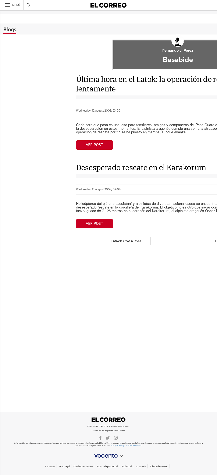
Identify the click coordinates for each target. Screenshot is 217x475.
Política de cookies (159, 466)
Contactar (50, 466)
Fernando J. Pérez (177, 50)
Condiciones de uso (83, 466)
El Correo (108, 419)
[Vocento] (108, 456)
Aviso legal (64, 466)
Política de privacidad (106, 466)
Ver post (94, 145)
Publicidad (126, 466)
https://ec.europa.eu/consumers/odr (125, 446)
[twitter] (107, 437)
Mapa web (140, 466)
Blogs (9, 29)
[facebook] (100, 437)
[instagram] (116, 437)
